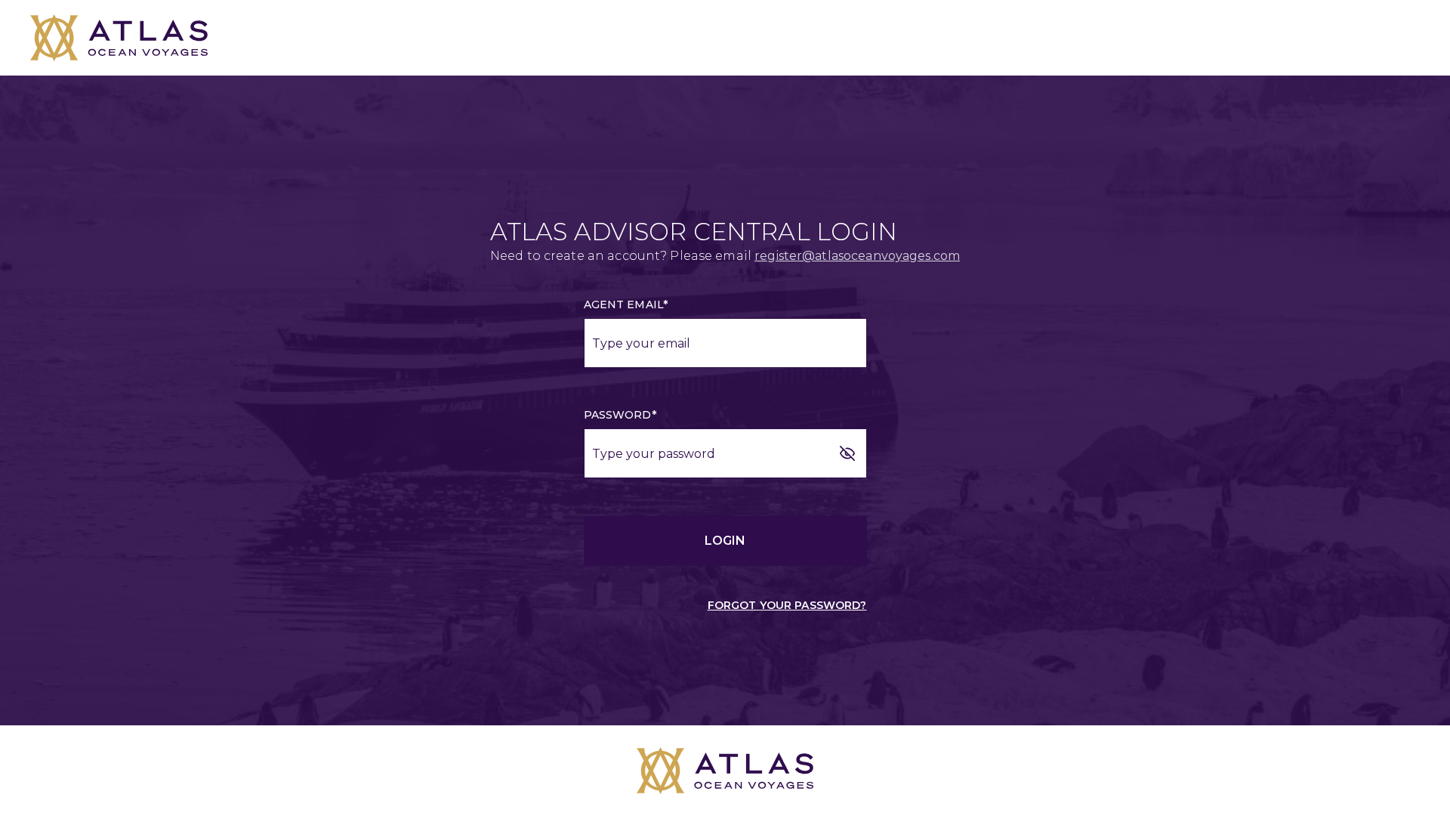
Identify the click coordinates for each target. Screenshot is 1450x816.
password (620, 415)
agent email (626, 304)
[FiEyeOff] (847, 453)
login (725, 540)
